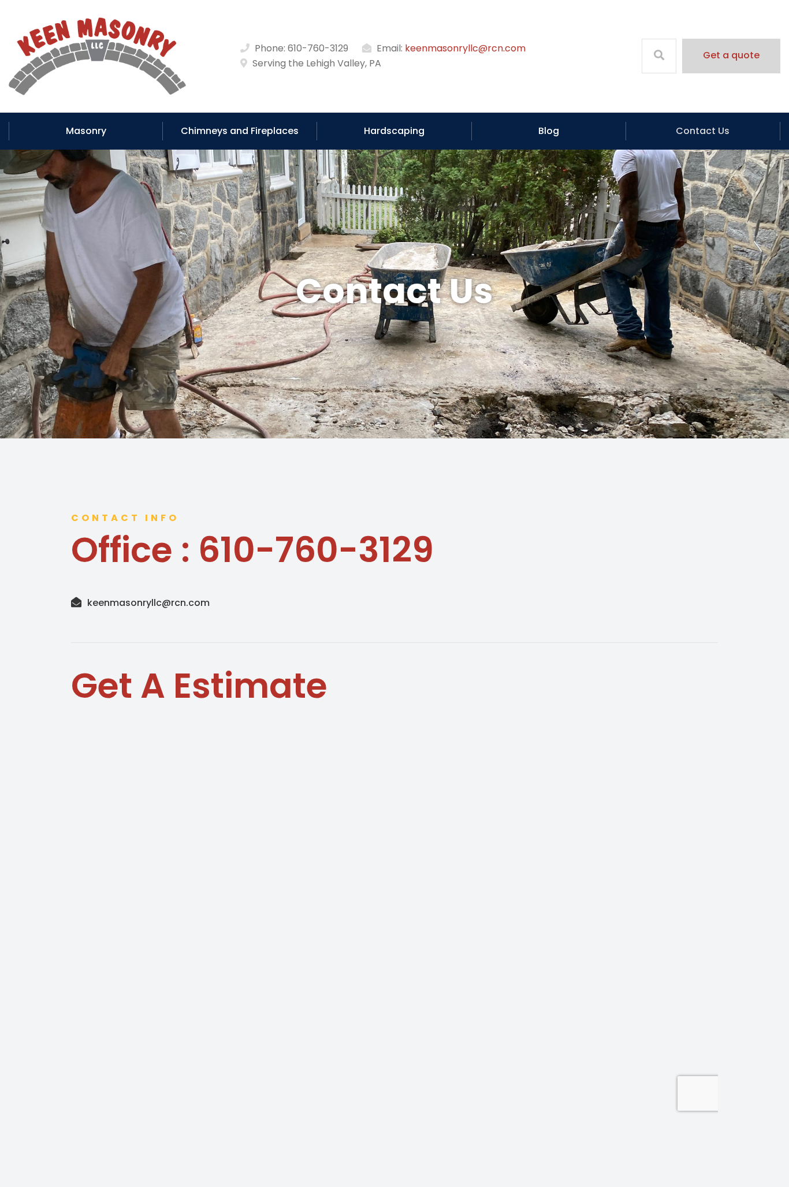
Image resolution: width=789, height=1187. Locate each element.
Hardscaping (394, 130)
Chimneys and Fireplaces (240, 130)
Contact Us (703, 130)
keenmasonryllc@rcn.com (465, 48)
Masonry (86, 130)
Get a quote (731, 55)
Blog (548, 130)
